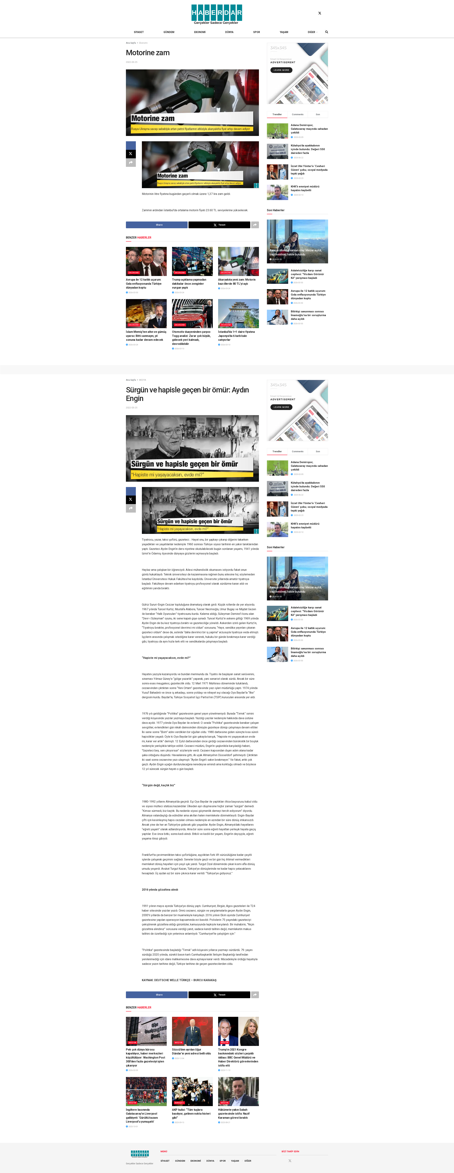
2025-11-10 (225, 1070)
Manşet (179, 1103)
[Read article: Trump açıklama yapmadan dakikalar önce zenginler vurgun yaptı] (192, 261)
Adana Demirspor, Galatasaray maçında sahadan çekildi (309, 129)
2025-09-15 (179, 1122)
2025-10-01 (133, 1126)
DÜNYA (229, 32)
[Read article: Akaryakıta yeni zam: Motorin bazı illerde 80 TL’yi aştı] (238, 261)
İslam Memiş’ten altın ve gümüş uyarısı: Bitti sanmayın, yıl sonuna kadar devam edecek (146, 335)
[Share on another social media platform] (131, 162)
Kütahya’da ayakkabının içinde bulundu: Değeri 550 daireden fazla (308, 149)
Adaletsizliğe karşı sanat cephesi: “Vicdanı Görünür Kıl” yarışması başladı (307, 274)
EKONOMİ (200, 32)
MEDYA (142, 380)
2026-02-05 (133, 1070)
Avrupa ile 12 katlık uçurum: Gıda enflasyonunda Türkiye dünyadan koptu (144, 283)
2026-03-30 (133, 292)
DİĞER (311, 32)
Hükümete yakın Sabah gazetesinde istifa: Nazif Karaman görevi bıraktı (234, 1113)
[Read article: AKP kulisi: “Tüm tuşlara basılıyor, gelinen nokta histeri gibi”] (192, 1091)
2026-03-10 (179, 349)
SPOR (256, 32)
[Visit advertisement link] (297, 73)
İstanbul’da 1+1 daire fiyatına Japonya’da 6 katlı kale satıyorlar (236, 335)
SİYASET (139, 32)
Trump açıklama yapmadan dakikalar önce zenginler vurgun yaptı (189, 283)
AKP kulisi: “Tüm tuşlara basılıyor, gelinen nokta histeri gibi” (191, 1113)
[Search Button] (326, 32)
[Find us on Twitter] (319, 13)
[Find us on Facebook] (313, 13)
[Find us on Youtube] (326, 13)
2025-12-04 (179, 1058)
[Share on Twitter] (131, 154)
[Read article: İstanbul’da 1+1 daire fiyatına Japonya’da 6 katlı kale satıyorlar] (238, 313)
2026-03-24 (179, 292)
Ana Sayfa (131, 43)
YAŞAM (284, 32)
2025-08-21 (225, 1122)
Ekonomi (143, 43)
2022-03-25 (131, 62)
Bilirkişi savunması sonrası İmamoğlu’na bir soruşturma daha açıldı (308, 315)
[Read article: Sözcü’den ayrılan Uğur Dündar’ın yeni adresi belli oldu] (192, 1031)
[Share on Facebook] (131, 145)
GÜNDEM (169, 32)
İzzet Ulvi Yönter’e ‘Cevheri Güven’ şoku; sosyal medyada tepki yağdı (309, 170)
